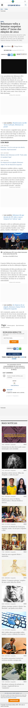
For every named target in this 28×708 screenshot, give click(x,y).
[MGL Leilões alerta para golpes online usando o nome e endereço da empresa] (14, 620)
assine (14, 359)
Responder (15, 395)
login (22, 357)
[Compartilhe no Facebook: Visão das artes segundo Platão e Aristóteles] (24, 552)
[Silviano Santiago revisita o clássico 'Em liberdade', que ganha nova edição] (14, 594)
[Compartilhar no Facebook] (9, 55)
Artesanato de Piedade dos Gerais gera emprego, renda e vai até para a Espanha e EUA (14, 528)
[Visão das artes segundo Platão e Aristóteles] (14, 542)
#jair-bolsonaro (20, 325)
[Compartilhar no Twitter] (11, 55)
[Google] (14, 383)
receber (14, 341)
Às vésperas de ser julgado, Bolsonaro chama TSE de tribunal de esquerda (14, 307)
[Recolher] (24, 390)
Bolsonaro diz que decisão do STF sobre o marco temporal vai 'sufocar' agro (14, 217)
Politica (6, 9)
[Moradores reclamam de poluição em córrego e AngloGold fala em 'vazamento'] (14, 672)
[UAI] (13, 1)
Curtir (9, 395)
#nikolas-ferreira (5, 327)
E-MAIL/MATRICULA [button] (15, 385)
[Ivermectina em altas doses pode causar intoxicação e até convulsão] (14, 434)
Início (2, 9)
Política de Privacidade (11, 697)
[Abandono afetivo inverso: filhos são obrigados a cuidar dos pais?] (14, 460)
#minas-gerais (11, 325)
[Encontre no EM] (25, 5)
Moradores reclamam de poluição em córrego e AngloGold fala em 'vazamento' (13, 686)
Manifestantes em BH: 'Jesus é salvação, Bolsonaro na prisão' (15, 125)
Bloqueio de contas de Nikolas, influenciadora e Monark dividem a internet (12, 500)
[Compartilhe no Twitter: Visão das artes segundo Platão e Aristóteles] (25, 552)
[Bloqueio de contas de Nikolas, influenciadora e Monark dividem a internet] (14, 486)
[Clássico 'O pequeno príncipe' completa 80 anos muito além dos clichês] (14, 568)
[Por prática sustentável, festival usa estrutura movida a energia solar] (14, 646)
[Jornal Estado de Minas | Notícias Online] (14, 5)
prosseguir (14, 700)
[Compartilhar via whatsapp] (14, 55)
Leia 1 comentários (14, 354)
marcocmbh (9, 389)
